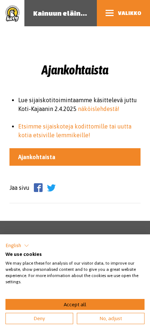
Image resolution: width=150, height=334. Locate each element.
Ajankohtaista (36, 157)
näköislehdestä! (98, 108)
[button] (17, 245)
